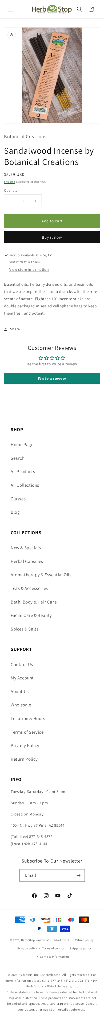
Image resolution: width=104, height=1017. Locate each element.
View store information (29, 269)
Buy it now (52, 237)
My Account (22, 678)
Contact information (54, 956)
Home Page (22, 444)
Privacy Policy (25, 745)
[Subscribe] (79, 875)
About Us (20, 691)
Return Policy (24, 759)
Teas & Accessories (29, 588)
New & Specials (26, 548)
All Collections (25, 485)
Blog (15, 512)
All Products (23, 471)
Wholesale (21, 705)
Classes (18, 499)
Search (18, 458)
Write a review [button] (52, 378)
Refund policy (84, 940)
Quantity (10, 190)
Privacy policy (27, 948)
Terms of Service (27, 732)
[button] (11, 9)
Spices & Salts (24, 629)
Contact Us (22, 664)
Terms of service (53, 948)
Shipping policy (81, 948)
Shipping (9, 181)
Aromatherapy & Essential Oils (41, 575)
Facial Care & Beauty (31, 615)
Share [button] (15, 329)
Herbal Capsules (27, 561)
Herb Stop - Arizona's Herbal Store (45, 940)
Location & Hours (28, 718)
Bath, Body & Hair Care (34, 602)
